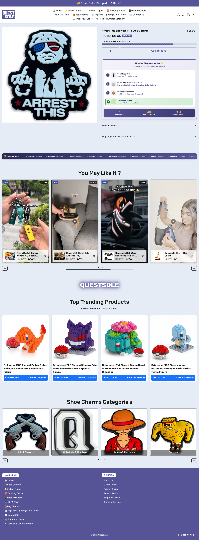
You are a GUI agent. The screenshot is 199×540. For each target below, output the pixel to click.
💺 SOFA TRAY (62, 14)
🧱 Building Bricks (116, 10)
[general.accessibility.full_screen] (93, 30)
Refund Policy (111, 493)
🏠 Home (57, 10)
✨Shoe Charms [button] (73, 10)
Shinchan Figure (95, 10)
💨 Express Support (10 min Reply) (109, 14)
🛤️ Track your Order (82, 18)
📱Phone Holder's (137, 10)
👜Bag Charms (80, 14)
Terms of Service (112, 502)
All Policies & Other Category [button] (110, 18)
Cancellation (110, 484)
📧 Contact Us (137, 14)
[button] (183, 15)
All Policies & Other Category (18, 523)
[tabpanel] (99, 352)
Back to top (187, 535)
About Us (108, 480)
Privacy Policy (111, 489)
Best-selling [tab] (110, 308)
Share (192, 31)
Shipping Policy (112, 497)
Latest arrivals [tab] (91, 308)
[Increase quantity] (117, 51)
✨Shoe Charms (12, 484)
